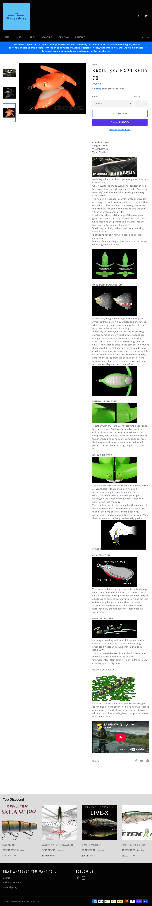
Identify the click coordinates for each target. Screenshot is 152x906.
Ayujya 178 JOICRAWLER (57, 845)
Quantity (138, 97)
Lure (19, 37)
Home (6, 37)
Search (7, 877)
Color (95, 97)
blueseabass (15, 901)
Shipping (64, 37)
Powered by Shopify (30, 901)
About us (46, 37)
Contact (80, 37)
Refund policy (10, 887)
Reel (32, 37)
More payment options (119, 129)
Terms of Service (12, 882)
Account (145, 37)
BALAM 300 (9, 845)
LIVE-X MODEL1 (91, 845)
